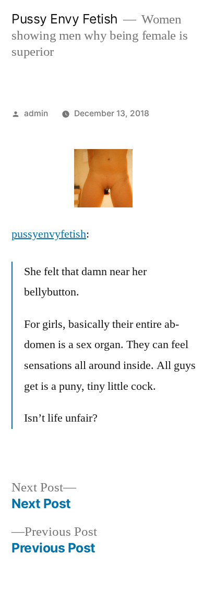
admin (36, 113)
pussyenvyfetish (48, 234)
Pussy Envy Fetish (64, 19)
